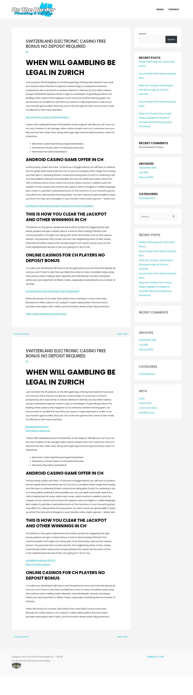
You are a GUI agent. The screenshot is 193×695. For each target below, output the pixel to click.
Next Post (123, 333)
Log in (142, 398)
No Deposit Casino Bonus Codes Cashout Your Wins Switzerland (59, 205)
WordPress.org (146, 412)
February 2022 (146, 177)
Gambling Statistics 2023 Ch (41, 560)
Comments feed (148, 407)
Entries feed (145, 403)
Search (142, 33)
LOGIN (161, 656)
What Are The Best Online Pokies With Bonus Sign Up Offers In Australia (156, 89)
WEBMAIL (151, 656)
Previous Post (20, 333)
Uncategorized (147, 198)
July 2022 (143, 172)
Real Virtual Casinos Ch (38, 430)
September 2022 (147, 167)
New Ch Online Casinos (38, 564)
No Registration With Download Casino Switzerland (52, 291)
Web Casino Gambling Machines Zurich (46, 313)
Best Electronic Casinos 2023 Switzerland (47, 117)
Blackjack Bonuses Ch (37, 426)
